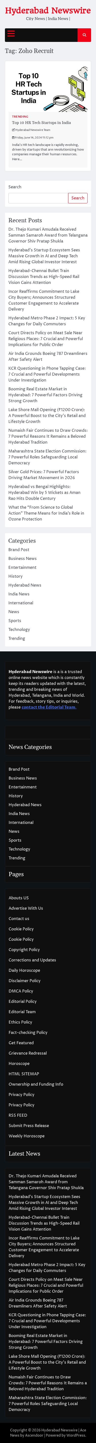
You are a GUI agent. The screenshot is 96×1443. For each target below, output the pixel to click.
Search (14, 187)
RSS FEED (18, 1115)
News (13, 612)
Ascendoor (34, 1435)
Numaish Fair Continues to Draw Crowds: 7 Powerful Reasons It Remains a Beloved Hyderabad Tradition (48, 436)
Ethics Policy (20, 1022)
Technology (19, 629)
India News (19, 594)
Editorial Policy (23, 1001)
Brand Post (18, 550)
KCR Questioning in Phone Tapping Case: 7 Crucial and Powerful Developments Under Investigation (47, 374)
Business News (22, 558)
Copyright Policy (24, 950)
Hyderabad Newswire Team (32, 130)
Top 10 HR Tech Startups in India (41, 122)
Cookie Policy (21, 929)
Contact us (19, 918)
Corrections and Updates (32, 960)
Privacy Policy (21, 1094)
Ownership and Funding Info (36, 1084)
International (20, 603)
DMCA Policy (21, 991)
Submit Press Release (29, 1126)
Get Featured (21, 1043)
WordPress (75, 1435)
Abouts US (19, 898)
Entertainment (22, 567)
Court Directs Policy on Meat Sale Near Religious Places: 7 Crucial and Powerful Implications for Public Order (45, 339)
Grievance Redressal (28, 1053)
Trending (20, 116)
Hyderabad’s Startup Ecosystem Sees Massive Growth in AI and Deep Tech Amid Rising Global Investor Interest (44, 256)
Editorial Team (22, 1012)
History (15, 576)
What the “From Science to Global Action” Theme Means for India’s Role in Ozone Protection (46, 513)
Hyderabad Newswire (48, 10)
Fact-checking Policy (28, 1032)
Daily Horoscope (24, 970)
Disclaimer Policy (25, 981)
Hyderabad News (24, 585)
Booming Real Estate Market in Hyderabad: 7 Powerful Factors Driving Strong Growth (45, 395)
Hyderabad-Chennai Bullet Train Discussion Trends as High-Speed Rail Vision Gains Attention (43, 276)
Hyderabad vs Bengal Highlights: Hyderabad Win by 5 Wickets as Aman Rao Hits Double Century (44, 492)
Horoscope (19, 1063)
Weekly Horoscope (27, 1136)
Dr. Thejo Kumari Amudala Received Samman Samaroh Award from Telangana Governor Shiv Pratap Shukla (48, 235)
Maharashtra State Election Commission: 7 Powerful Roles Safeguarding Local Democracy (47, 457)
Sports (14, 621)
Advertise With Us (26, 908)
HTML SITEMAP (24, 1074)
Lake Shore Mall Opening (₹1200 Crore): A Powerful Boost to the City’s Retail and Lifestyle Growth (47, 415)
